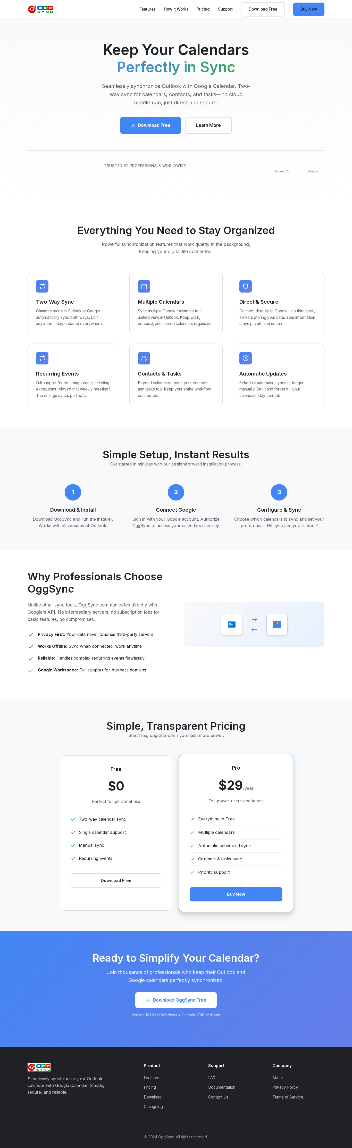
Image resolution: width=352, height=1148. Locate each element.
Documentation (221, 1087)
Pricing (203, 9)
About (277, 1077)
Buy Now (308, 9)
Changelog (153, 1106)
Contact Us (218, 1097)
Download (153, 1097)
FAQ (211, 1077)
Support (225, 9)
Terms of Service (287, 1097)
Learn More (208, 125)
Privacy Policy (285, 1087)
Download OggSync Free (179, 1000)
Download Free (263, 9)
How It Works (176, 9)
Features (147, 9)
